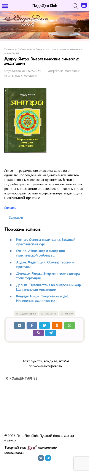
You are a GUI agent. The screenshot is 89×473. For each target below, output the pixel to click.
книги (69, 313)
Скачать (10, 207)
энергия (50, 313)
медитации (27, 313)
